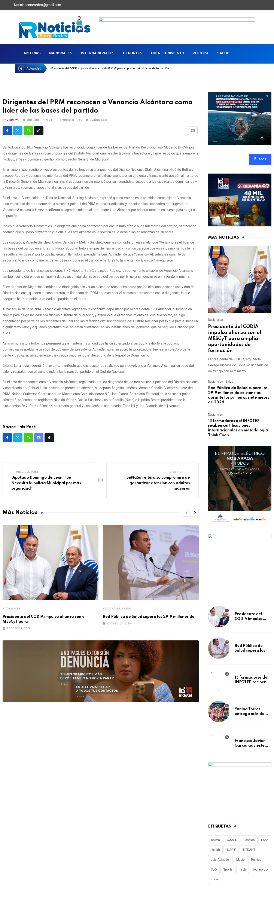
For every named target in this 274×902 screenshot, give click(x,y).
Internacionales (98, 53)
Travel (215, 879)
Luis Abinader (220, 860)
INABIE (231, 850)
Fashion (249, 840)
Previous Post (27, 471)
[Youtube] (253, 5)
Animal (215, 840)
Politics (256, 860)
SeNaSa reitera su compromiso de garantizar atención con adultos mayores (158, 483)
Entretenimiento (167, 53)
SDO (214, 869)
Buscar (260, 159)
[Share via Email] (193, 130)
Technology (260, 869)
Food (264, 840)
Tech (242, 869)
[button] (187, 513)
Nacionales (60, 53)
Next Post (177, 472)
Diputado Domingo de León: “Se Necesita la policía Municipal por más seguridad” (46, 483)
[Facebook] (235, 5)
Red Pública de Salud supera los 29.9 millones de (148, 617)
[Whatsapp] (28, 130)
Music (240, 860)
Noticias (32, 53)
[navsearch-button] (247, 54)
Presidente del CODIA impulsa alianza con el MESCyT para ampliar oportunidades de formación (234, 338)
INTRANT (248, 850)
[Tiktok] (38, 130)
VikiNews (13, 120)
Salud (223, 53)
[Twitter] (244, 5)
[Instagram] (262, 5)
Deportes (132, 53)
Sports (228, 869)
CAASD (232, 840)
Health (215, 850)
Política (201, 53)
